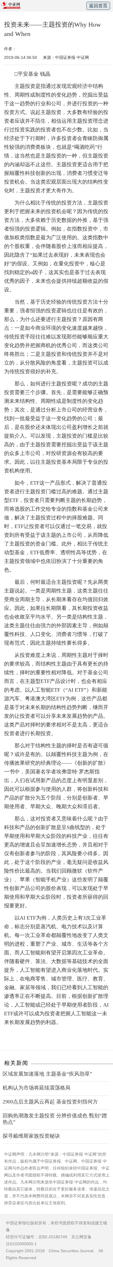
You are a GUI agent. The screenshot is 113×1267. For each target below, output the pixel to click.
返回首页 (98, 5)
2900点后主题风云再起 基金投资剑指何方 (50, 1102)
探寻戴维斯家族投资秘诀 (31, 1136)
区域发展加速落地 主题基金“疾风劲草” (47, 1074)
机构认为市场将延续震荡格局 (36, 1088)
